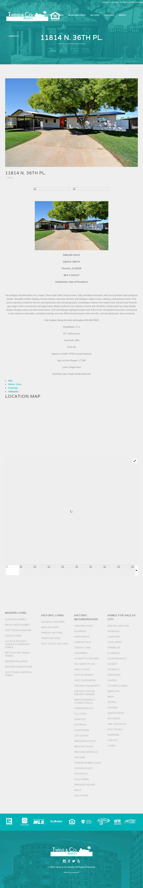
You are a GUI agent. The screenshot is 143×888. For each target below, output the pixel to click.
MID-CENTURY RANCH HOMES (17, 654)
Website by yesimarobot (71, 872)
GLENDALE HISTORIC (53, 622)
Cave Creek (115, 642)
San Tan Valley (117, 724)
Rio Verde (114, 718)
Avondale (114, 631)
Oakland (79, 757)
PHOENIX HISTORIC (52, 633)
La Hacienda (81, 730)
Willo (77, 790)
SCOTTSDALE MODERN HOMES (18, 674)
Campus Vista (82, 642)
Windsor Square (85, 785)
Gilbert (112, 664)
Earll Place (81, 669)
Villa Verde (81, 779)
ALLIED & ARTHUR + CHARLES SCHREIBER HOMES (17, 644)
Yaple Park (81, 795)
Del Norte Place (84, 664)
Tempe (111, 746)
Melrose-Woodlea (86, 752)
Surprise (113, 735)
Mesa (111, 697)
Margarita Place (85, 741)
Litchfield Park (117, 686)
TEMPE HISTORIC (51, 638)
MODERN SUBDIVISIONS (18, 667)
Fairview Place (83, 708)
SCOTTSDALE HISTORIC (54, 644)
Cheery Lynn (82, 647)
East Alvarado (83, 675)
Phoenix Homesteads (87, 763)
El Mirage (114, 653)
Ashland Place (83, 626)
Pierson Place (83, 768)
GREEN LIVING (13, 636)
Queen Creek (116, 713)
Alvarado (80, 631)
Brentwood (81, 637)
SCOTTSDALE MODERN (18, 630)
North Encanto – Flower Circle (85, 701)
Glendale (114, 669)
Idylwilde (80, 725)
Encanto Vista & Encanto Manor (84, 693)
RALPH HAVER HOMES (17, 625)
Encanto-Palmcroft (87, 686)
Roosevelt (81, 774)
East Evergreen (84, 680)
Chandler (114, 647)
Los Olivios (81, 735)
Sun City (113, 740)
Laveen (112, 680)
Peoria (112, 702)
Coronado (80, 653)
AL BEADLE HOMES (15, 619)
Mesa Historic (50, 627)
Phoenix (113, 707)
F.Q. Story (80, 714)
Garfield (80, 719)
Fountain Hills (117, 658)
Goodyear (114, 675)
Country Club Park (86, 658)
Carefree (114, 637)
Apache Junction (118, 626)
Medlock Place (83, 746)
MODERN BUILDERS (16, 661)
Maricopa (113, 691)
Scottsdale (115, 729)
